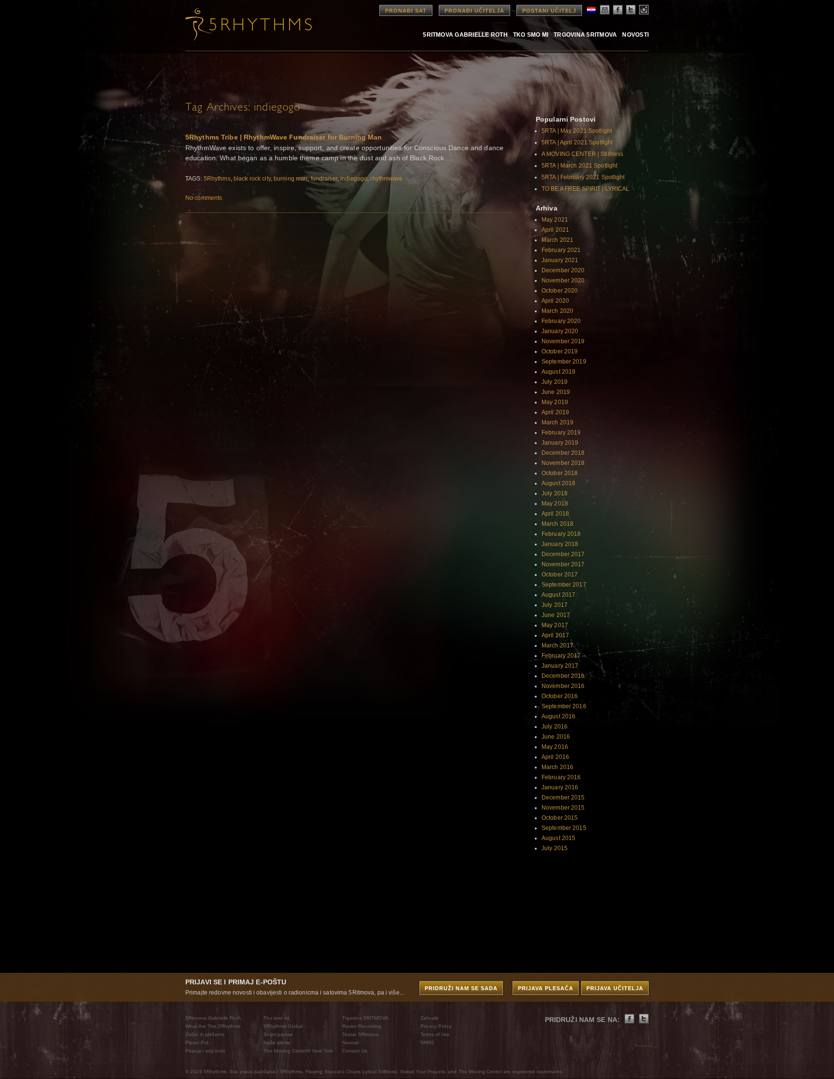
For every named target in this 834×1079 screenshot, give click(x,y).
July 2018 (555, 493)
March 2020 (557, 311)
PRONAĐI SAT (406, 11)
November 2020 (563, 280)
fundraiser (324, 178)
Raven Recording (362, 1026)
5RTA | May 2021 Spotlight (577, 130)
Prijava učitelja (614, 988)
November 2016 (563, 686)
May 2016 (555, 746)
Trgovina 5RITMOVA (585, 34)
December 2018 (563, 452)
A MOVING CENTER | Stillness (582, 154)
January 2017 (560, 665)
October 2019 (560, 351)
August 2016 (558, 716)
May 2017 (555, 625)
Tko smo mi (530, 34)
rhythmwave (386, 178)
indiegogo (353, 178)
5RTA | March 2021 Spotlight (579, 165)
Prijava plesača (545, 988)
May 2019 (555, 402)
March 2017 (557, 645)
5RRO (427, 1042)
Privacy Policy (436, 1026)
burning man (290, 178)
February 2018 (561, 534)
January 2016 (560, 787)
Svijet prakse (278, 1034)
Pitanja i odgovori (205, 1050)
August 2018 (558, 483)
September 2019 (564, 361)
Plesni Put (196, 1042)
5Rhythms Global (283, 1026)
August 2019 (558, 371)
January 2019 (560, 442)
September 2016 (564, 706)
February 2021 (561, 250)
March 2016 (557, 767)
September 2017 (564, 584)
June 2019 (556, 392)
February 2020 (561, 321)
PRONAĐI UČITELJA (474, 11)
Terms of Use (435, 1034)
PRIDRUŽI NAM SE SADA (461, 988)
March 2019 (557, 422)
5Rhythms (217, 178)
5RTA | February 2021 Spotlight (583, 177)
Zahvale (429, 1018)
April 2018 (555, 513)
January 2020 (560, 331)
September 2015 (564, 828)
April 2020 (555, 300)
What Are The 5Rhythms (213, 1026)
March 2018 (557, 523)
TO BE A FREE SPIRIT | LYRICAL (585, 188)
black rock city (252, 178)
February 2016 (561, 777)
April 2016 (555, 757)
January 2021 (560, 260)
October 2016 (560, 696)
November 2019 (563, 341)
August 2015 (558, 838)
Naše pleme (277, 1042)
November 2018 (563, 463)
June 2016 (556, 736)
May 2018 (555, 503)
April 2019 (555, 412)
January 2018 (560, 544)
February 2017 (561, 655)
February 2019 (561, 432)
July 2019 (555, 381)
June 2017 (556, 615)
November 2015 (563, 807)
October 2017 (560, 574)
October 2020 (560, 290)
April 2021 (555, 229)
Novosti (635, 34)
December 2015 (563, 797)
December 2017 (563, 554)
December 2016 (563, 676)
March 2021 (557, 240)
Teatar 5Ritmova (360, 1034)
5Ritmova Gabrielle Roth (465, 34)
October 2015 (560, 817)
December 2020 (563, 270)
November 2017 (563, 564)
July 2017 (555, 605)
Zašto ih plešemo (204, 1034)
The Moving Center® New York (298, 1050)
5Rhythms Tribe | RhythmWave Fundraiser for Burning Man (283, 137)
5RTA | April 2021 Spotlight (577, 142)
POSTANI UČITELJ (549, 11)
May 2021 (555, 219)
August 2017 (558, 594)
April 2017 (555, 635)
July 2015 (555, 848)
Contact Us (354, 1050)
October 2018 (560, 473)
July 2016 (555, 726)
